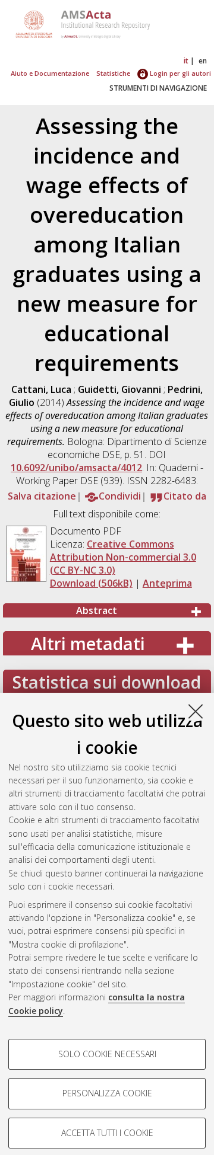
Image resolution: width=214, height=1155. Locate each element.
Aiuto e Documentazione (50, 73)
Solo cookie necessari (107, 1054)
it (186, 61)
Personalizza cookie (107, 1093)
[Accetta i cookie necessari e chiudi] (195, 711)
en (203, 61)
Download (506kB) (91, 583)
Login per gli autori (179, 73)
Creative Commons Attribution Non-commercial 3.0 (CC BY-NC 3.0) (123, 557)
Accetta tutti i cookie (107, 1132)
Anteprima (167, 583)
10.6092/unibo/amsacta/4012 (76, 467)
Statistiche (113, 73)
